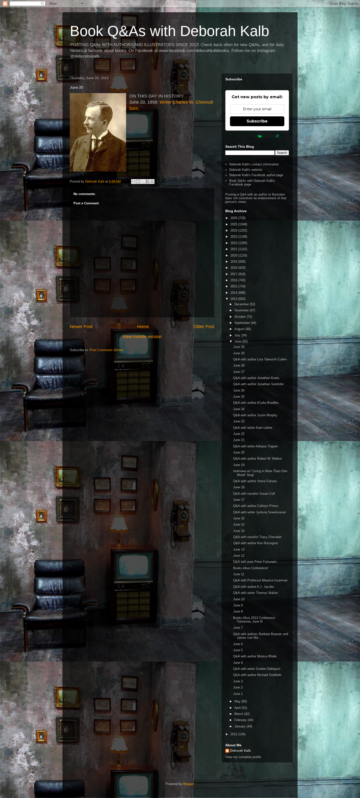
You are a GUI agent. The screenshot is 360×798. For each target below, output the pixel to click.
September (242, 323)
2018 (234, 268)
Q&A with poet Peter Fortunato (254, 562)
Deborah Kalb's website (245, 170)
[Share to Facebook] (147, 181)
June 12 (238, 555)
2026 (234, 218)
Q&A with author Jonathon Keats (256, 378)
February (241, 720)
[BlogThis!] (138, 181)
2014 (234, 293)
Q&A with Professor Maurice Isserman (260, 580)
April (238, 708)
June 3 (238, 681)
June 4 (238, 662)
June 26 (238, 390)
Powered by (245, 136)
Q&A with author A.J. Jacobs (253, 587)
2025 (234, 224)
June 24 (238, 409)
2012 (234, 734)
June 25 (238, 396)
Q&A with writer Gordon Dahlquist (256, 669)
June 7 (238, 627)
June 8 (238, 611)
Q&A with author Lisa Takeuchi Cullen (260, 359)
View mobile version (142, 336)
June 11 (238, 574)
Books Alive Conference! (250, 568)
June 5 (238, 650)
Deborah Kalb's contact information (254, 164)
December (242, 304)
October (240, 317)
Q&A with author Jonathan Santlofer (258, 384)
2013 (234, 299)
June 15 (238, 524)
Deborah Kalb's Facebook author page (256, 175)
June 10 (238, 599)
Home (143, 326)
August (239, 329)
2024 (234, 230)
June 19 (238, 465)
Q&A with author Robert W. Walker (257, 458)
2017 (234, 274)
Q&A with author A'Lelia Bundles (256, 403)
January (240, 726)
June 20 (238, 452)
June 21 (238, 440)
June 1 (238, 694)
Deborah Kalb (240, 750)
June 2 (238, 687)
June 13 (238, 549)
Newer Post (81, 326)
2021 (234, 249)
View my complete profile (243, 757)
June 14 (238, 531)
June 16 (238, 518)
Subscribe (257, 121)
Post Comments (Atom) (106, 350)
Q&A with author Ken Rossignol (255, 543)
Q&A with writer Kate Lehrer (252, 428)
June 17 (238, 500)
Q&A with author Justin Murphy (255, 415)
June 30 (238, 347)
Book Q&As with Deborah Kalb (169, 31)
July (237, 335)
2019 (234, 261)
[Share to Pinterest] (152, 181)
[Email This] (133, 181)
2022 (234, 243)
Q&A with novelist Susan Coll (254, 493)
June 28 (238, 365)
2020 (234, 255)
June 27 (238, 372)
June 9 (238, 605)
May (237, 701)
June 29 (238, 353)
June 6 (238, 644)
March (239, 714)
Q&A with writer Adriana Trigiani (255, 446)
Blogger (188, 784)
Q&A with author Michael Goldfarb (257, 675)
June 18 (238, 487)
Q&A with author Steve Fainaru (255, 481)
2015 (234, 286)
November (242, 310)
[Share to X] (142, 181)
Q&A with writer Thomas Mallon (255, 593)
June (238, 341)
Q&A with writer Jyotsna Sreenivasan (259, 512)
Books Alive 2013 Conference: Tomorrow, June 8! (254, 620)
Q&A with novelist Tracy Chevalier (257, 537)
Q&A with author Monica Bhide (254, 656)
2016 (234, 280)
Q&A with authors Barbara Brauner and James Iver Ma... (260, 636)
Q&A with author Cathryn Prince (255, 506)
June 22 (238, 434)
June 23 (238, 421)
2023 (234, 236)
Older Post (203, 326)
